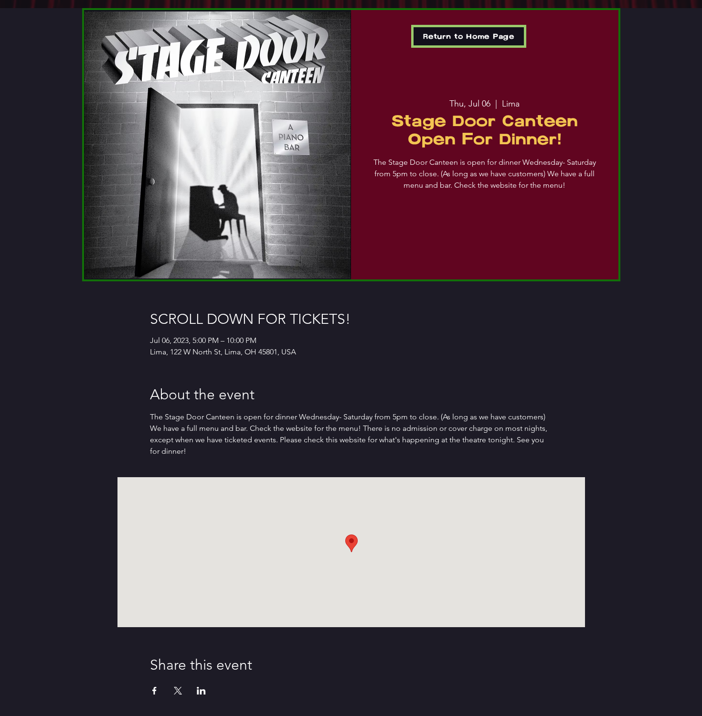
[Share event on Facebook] (154, 691)
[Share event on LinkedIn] (201, 691)
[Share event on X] (177, 691)
